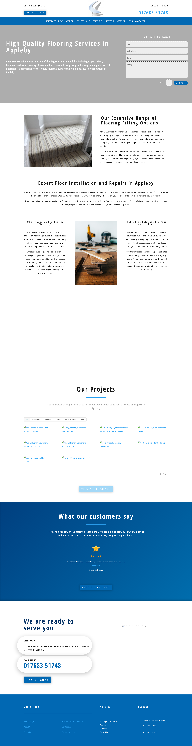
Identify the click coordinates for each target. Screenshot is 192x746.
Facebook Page (68, 732)
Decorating (36, 419)
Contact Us (141, 21)
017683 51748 (153, 12)
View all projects (96, 489)
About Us (70, 21)
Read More (96, 565)
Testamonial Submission (72, 721)
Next (165, 474)
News (60, 21)
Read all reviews (96, 587)
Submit (181, 82)
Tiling (82, 419)
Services (108, 21)
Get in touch (37, 680)
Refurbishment (70, 419)
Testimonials (95, 21)
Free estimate (35, 12)
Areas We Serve (124, 21)
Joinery (58, 419)
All (27, 419)
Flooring (48, 419)
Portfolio (82, 21)
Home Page (51, 21)
